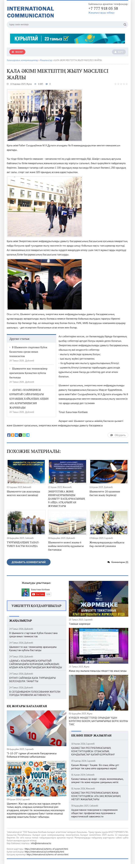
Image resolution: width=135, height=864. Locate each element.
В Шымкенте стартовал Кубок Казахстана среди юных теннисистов (28, 352)
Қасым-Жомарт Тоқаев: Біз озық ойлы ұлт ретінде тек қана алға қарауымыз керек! (95, 766)
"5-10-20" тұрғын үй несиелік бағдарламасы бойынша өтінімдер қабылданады (32, 755)
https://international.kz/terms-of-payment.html (46, 849)
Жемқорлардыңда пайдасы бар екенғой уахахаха (106, 544)
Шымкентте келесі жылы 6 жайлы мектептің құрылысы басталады (66, 546)
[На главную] (40, 11)
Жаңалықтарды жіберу (101, 12)
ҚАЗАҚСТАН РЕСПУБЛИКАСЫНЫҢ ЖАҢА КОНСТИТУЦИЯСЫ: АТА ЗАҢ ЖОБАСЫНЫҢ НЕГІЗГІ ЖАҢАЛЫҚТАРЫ (96, 796)
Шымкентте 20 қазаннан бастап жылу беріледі (104, 493)
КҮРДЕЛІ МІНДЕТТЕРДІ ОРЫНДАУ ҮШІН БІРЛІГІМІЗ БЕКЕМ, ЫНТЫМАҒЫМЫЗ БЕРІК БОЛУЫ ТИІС (98, 721)
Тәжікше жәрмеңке (79, 623)
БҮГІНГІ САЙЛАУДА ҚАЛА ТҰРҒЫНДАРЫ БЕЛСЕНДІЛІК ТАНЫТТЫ (32, 679)
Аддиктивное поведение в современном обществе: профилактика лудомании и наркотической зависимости (94, 813)
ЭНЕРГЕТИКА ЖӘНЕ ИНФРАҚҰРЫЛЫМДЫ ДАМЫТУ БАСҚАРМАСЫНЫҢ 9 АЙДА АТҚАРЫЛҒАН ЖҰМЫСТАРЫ (66, 499)
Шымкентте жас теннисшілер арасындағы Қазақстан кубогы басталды (28, 373)
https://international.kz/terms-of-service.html (47, 854)
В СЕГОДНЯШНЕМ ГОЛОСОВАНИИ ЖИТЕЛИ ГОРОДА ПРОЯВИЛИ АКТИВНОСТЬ (34, 693)
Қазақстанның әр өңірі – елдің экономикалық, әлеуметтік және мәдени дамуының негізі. (97, 780)
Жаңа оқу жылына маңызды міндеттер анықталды (98, 670)
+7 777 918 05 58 (103, 8)
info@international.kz (41, 843)
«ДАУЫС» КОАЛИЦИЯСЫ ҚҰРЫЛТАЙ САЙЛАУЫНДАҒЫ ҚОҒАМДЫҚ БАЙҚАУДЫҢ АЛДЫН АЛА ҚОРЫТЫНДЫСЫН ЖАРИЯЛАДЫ (29, 398)
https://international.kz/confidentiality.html (44, 851)
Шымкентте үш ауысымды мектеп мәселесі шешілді (23, 493)
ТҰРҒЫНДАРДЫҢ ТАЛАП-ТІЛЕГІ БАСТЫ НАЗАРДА (23, 544)
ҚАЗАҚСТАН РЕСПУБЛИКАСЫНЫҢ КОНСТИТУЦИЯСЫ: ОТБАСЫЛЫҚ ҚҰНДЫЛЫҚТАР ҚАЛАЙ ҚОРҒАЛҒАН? (93, 751)
